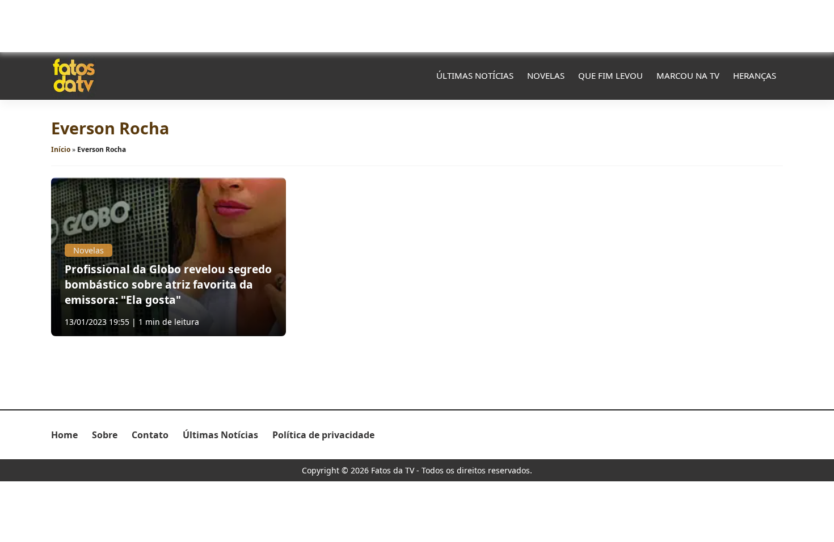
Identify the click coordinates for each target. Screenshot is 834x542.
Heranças (754, 75)
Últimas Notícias (474, 75)
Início (60, 149)
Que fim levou (610, 75)
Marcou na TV (687, 75)
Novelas (546, 75)
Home (64, 435)
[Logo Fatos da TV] (73, 75)
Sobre (104, 435)
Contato (150, 435)
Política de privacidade (323, 435)
